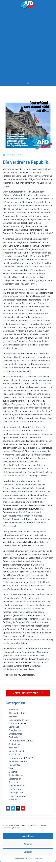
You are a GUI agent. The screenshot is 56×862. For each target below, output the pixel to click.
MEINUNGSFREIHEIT (19, 761)
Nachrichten (14, 764)
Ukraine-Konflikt (17, 785)
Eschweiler (14, 737)
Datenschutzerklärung (23, 858)
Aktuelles (13, 716)
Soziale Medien (16, 775)
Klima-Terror (15, 754)
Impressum (38, 858)
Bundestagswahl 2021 (19, 719)
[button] (28, 83)
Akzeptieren (28, 836)
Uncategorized (16, 792)
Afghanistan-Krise (17, 712)
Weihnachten (15, 799)
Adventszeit (14, 709)
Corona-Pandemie (17, 723)
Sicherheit (13, 771)
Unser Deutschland (18, 796)
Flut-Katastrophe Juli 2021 (21, 740)
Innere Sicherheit (17, 751)
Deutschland (15, 726)
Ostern (12, 768)
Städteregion (15, 778)
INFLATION (14, 747)
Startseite (13, 782)
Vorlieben (28, 851)
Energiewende (15, 733)
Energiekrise (15, 730)
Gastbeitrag (14, 744)
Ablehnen (28, 844)
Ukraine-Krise (15, 789)
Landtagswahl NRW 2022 (21, 757)
